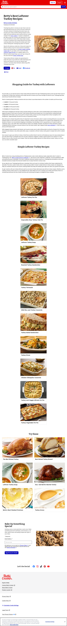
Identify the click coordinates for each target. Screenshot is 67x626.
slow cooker (14, 35)
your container (52, 125)
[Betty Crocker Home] (5, 3)
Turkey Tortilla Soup (18, 55)
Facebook (27, 68)
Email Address (9, 539)
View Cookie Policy (14, 624)
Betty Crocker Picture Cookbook (21, 157)
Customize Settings (49, 621)
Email (19, 68)
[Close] (64, 621)
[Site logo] (8, 578)
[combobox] (31, 7)
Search (63, 6)
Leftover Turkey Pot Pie (10, 52)
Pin (14, 68)
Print (7, 72)
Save (7, 68)
